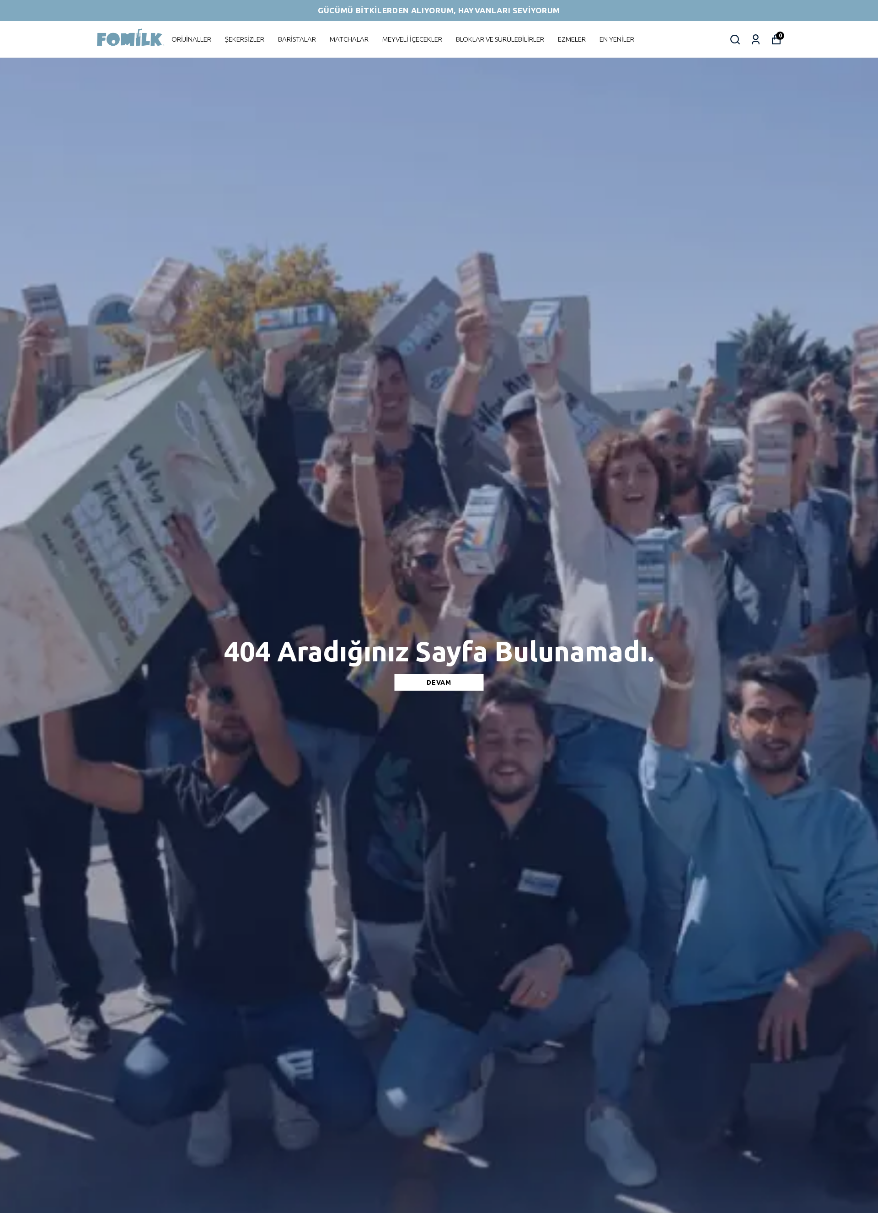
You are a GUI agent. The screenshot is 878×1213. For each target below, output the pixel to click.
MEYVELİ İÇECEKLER (412, 39)
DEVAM (439, 682)
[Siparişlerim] (755, 39)
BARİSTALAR (297, 39)
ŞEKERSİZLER (244, 39)
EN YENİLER (617, 39)
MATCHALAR (349, 39)
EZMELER (572, 39)
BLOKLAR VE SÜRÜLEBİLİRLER (500, 39)
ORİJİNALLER (191, 39)
